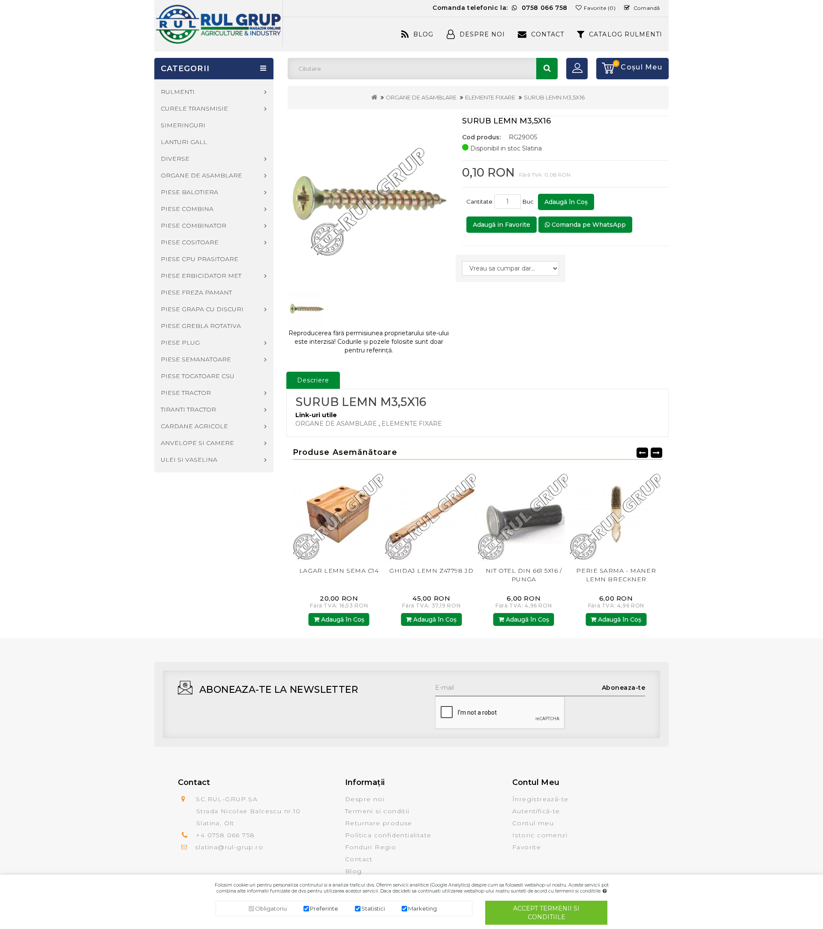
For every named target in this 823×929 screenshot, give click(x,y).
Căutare (547, 68)
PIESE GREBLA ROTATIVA (201, 326)
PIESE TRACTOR (186, 393)
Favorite (526, 847)
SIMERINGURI (183, 125)
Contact (547, 34)
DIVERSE (175, 158)
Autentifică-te (536, 811)
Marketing (422, 908)
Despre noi (364, 799)
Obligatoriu (271, 908)
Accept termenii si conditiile (546, 913)
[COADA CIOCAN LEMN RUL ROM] (616, 514)
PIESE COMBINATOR (193, 225)
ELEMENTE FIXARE (490, 97)
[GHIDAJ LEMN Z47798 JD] (339, 514)
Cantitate (479, 201)
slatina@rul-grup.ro (229, 847)
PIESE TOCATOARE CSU (197, 376)
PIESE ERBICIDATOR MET (201, 276)
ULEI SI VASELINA (189, 459)
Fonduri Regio (370, 847)
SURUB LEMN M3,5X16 (554, 97)
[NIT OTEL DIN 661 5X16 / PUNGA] (431, 514)
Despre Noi (482, 34)
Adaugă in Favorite (501, 224)
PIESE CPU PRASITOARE (199, 259)
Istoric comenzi (540, 835)
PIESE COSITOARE (190, 242)
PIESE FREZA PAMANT (196, 292)
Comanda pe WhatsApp (588, 224)
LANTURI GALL (184, 142)
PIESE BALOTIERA (189, 192)
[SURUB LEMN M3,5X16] (368, 199)
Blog (423, 34)
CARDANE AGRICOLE (194, 426)
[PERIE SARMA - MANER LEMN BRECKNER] (524, 514)
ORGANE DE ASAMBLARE (421, 97)
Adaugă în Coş (566, 202)
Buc (529, 201)
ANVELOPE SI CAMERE (197, 443)
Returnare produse (378, 823)
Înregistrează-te (540, 799)
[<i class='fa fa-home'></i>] (374, 97)
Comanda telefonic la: (500, 8)
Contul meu (533, 823)
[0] (605, 68)
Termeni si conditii (377, 811)
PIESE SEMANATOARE (196, 359)
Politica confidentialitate (388, 835)
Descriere (313, 380)
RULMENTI (178, 92)
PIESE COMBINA (187, 209)
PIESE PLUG (180, 342)
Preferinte (324, 908)
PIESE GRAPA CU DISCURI (202, 309)
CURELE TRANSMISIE (194, 108)
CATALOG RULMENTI (625, 34)
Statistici (373, 908)
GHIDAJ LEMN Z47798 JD (339, 570)
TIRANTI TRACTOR (188, 409)
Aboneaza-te (624, 687)
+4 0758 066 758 (225, 835)
